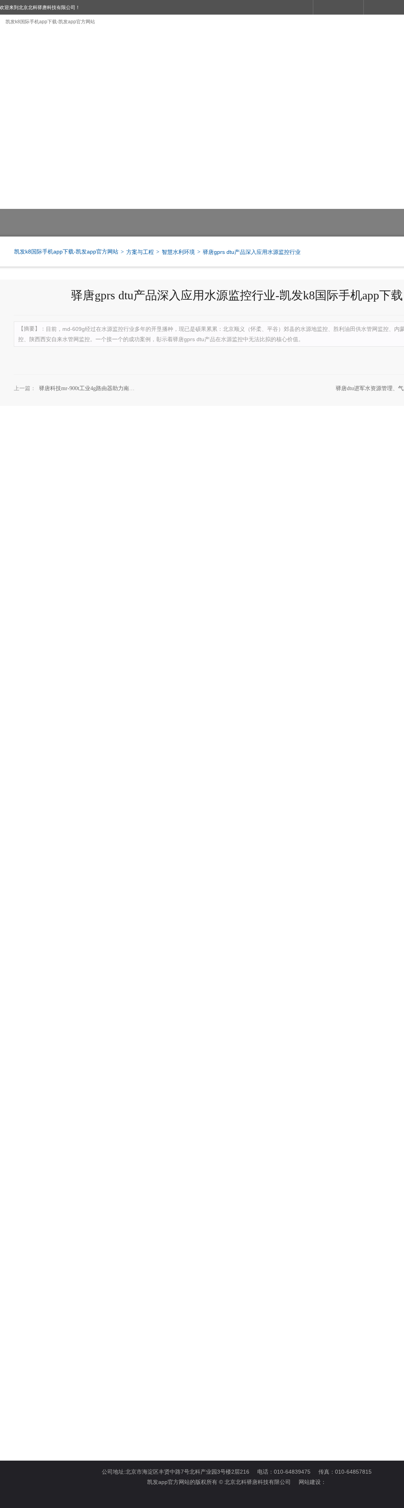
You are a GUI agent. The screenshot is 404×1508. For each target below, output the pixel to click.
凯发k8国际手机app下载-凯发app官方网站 (50, 21)
